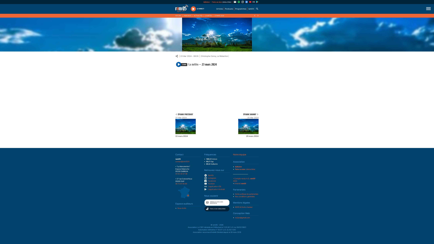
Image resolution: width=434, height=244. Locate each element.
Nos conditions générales (245, 197)
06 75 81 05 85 (181, 184)
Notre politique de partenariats (246, 194)
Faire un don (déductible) (217, 209)
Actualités (198, 15)
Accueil (178, 15)
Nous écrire (181, 208)
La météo (208, 15)
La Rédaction (222, 56)
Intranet (240, 184)
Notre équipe (239, 154)
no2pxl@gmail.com (242, 218)
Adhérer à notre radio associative (216, 202)
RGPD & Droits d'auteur (243, 207)
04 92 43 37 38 (181, 174)
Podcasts (187, 15)
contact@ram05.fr (182, 162)
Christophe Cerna (208, 56)
